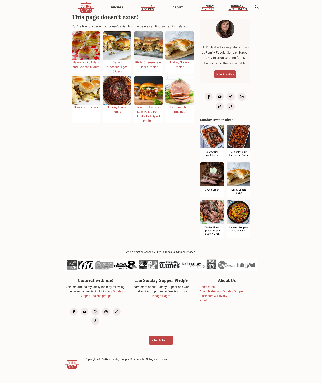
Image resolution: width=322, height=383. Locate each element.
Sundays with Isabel (238, 7)
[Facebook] (209, 97)
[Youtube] (220, 97)
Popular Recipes (148, 7)
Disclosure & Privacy (213, 296)
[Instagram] (242, 97)
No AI (203, 300)
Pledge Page (160, 296)
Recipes (117, 7)
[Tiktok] (220, 106)
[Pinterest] (231, 97)
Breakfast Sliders (86, 107)
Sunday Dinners (207, 7)
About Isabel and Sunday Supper (221, 291)
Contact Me (207, 287)
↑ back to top (161, 340)
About (177, 7)
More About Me (225, 74)
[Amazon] (231, 106)
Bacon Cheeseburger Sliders (117, 67)
